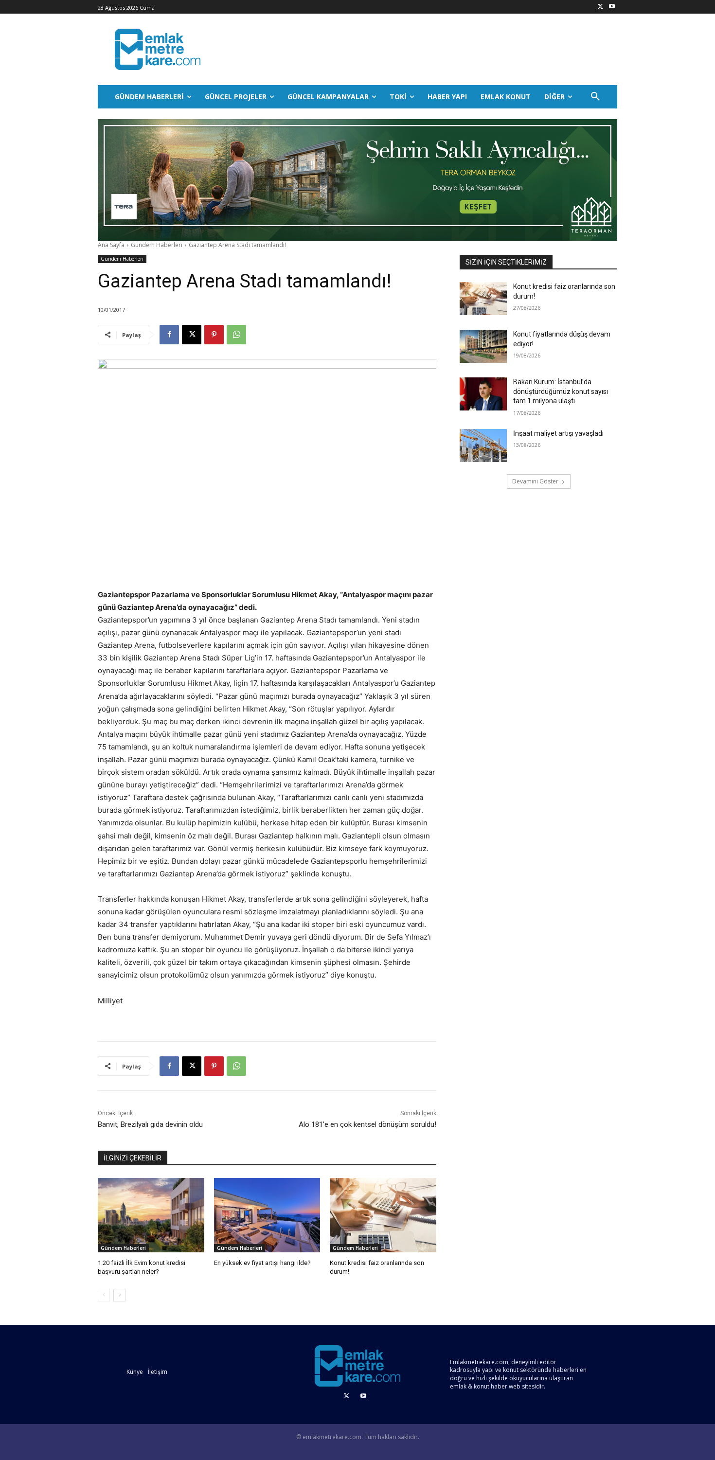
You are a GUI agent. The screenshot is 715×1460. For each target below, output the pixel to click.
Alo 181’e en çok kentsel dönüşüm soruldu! (367, 1124)
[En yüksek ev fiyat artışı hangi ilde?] (267, 1215)
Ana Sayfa (111, 245)
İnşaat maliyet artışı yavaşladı (558, 433)
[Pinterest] (214, 334)
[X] (600, 7)
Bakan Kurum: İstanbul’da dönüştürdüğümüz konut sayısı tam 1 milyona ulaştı (560, 391)
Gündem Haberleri (156, 245)
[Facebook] (169, 334)
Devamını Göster (535, 481)
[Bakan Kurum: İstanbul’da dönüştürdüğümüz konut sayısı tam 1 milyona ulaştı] (483, 393)
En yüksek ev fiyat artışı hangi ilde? (262, 1262)
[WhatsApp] (236, 334)
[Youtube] (611, 7)
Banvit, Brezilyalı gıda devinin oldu (150, 1124)
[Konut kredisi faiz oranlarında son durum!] (383, 1215)
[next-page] (119, 1295)
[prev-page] (104, 1295)
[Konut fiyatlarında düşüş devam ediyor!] (483, 346)
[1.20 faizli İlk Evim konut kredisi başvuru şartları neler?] (151, 1215)
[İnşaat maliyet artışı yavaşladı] (483, 445)
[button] (595, 96)
